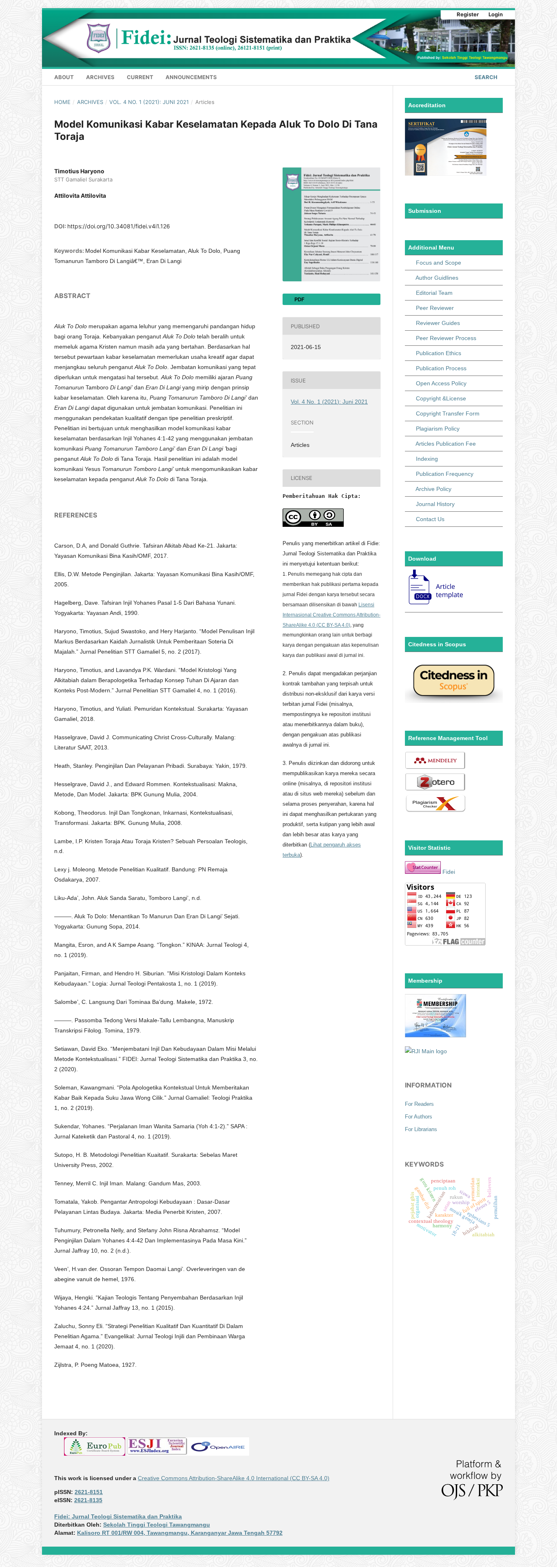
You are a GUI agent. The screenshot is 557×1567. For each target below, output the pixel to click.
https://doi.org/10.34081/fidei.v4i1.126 (118, 226)
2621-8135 (88, 1500)
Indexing (427, 458)
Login (495, 14)
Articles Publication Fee (446, 443)
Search (485, 77)
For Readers (419, 1104)
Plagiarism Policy (438, 428)
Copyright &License (441, 398)
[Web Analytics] (423, 872)
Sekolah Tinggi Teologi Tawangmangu (156, 1524)
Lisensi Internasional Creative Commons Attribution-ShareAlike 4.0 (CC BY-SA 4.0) (331, 615)
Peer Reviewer (435, 308)
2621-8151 (89, 1492)
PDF (299, 299)
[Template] (436, 604)
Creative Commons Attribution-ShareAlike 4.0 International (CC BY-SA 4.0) (233, 1478)
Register (468, 14)
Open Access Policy (441, 383)
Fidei (448, 872)
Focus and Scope (438, 262)
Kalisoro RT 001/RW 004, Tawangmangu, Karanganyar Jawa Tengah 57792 (180, 1532)
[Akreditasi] (445, 173)
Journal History (435, 504)
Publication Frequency (444, 474)
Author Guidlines (437, 277)
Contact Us (430, 519)
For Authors (418, 1117)
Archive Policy (433, 489)
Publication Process (441, 368)
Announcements (191, 77)
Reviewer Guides (438, 323)
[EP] (94, 1453)
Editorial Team (434, 293)
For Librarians (421, 1129)
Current (140, 77)
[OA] (218, 1453)
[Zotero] (435, 789)
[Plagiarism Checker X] (435, 810)
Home (62, 102)
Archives (100, 77)
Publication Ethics (438, 353)
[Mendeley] (435, 768)
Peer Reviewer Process (446, 338)
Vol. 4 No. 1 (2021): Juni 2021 (149, 102)
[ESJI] (157, 1453)
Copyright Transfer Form (448, 413)
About (64, 77)
